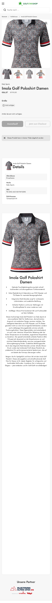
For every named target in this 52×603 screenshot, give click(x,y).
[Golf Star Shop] (27, 4)
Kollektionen (14, 17)
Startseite (4, 17)
